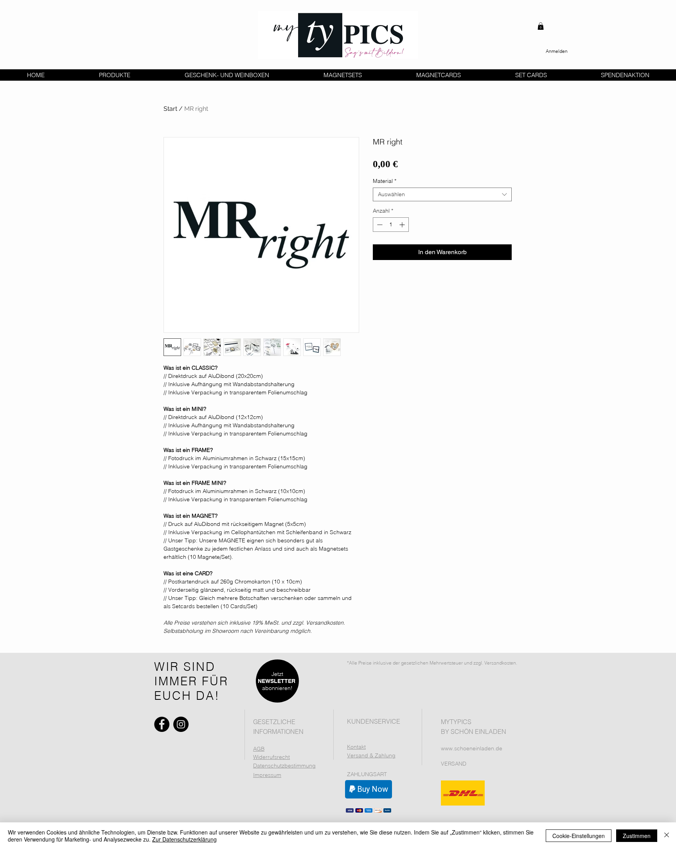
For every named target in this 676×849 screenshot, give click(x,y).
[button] (541, 26)
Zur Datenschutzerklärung (184, 839)
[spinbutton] (391, 224)
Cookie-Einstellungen (578, 836)
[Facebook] (161, 724)
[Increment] (403, 224)
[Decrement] (379, 224)
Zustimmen (637, 836)
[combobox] (442, 194)
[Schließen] (666, 836)
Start (170, 108)
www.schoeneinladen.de (471, 748)
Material (384, 181)
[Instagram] (181, 724)
